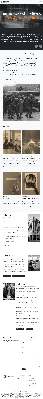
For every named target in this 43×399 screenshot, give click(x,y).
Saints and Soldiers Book (34, 385)
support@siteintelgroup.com (21, 397)
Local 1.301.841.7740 (21, 375)
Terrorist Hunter (29, 328)
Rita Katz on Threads (33, 380)
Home (18, 378)
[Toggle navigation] (40, 2)
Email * (23, 347)
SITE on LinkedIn (32, 378)
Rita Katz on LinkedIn (33, 383)
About (18, 380)
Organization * (25, 342)
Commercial (7, 245)
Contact (18, 383)
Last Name (33, 337)
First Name (24, 337)
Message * (24, 352)
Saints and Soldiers (20, 328)
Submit (24, 368)
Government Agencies (9, 221)
